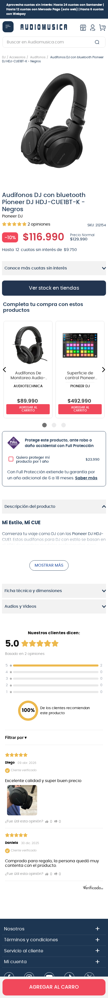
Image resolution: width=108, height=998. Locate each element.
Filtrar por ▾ (16, 737)
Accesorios (17, 57)
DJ (4, 57)
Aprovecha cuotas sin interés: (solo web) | (55, 9)
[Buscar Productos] (98, 42)
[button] (54, 121)
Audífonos (37, 57)
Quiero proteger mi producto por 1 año (33, 459)
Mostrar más (49, 565)
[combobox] (54, 42)
